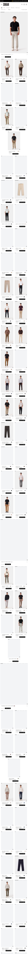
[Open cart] (26, 4)
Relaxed (12, 7)
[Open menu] (1, 4)
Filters (9, 9)
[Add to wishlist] (27, 54)
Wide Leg (17, 7)
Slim (4, 7)
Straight (8, 7)
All (1, 7)
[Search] (22, 4)
